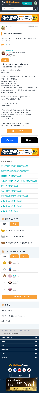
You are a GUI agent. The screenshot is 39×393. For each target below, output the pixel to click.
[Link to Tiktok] (29, 370)
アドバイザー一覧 (19, 297)
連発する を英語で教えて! (10, 186)
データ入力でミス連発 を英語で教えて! (14, 166)
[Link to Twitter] (10, 370)
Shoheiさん (9, 50)
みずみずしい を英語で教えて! (11, 201)
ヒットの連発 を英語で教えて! (11, 191)
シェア (11, 140)
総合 (24, 256)
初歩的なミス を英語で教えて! (11, 176)
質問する (27, 3)
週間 (4, 224)
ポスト (30, 140)
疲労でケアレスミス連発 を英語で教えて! (15, 171)
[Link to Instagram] (24, 370)
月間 (14, 224)
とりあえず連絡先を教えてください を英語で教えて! (19, 181)
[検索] (35, 8)
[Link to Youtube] (19, 370)
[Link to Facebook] (15, 370)
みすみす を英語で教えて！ (10, 211)
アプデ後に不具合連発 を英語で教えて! (14, 196)
